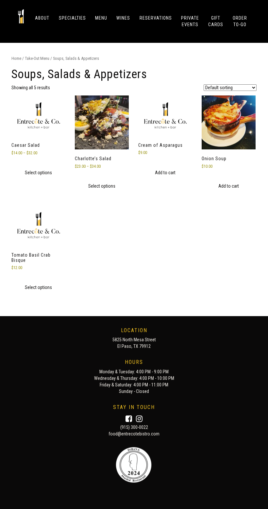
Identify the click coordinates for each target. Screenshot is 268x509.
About (42, 18)
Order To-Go (240, 21)
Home (16, 58)
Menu (101, 18)
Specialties (72, 18)
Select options (38, 172)
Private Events (190, 21)
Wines (123, 18)
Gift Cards (215, 21)
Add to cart (165, 172)
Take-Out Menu (37, 58)
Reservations (156, 18)
